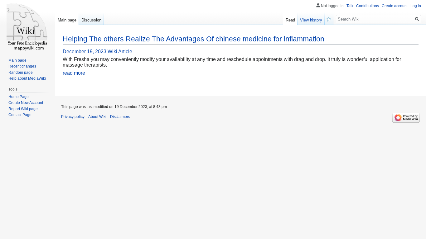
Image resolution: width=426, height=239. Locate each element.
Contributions (367, 6)
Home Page (18, 97)
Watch (329, 18)
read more (74, 73)
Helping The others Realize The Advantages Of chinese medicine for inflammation (193, 39)
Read (290, 20)
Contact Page (19, 115)
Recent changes (22, 66)
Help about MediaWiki (27, 78)
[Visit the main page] (27, 25)
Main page (67, 20)
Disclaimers (120, 117)
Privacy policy (73, 117)
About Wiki (97, 117)
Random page (20, 72)
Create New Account (25, 103)
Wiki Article (120, 51)
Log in (415, 6)
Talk (349, 6)
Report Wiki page (23, 109)
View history (311, 20)
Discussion (91, 20)
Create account (395, 6)
